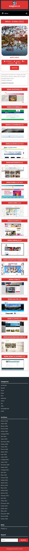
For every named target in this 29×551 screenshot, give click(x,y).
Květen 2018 (4, 444)
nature (2, 400)
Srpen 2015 (4, 462)
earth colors (14, 57)
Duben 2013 (4, 482)
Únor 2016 (4, 454)
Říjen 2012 (4, 488)
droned (3, 388)
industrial (3, 398)
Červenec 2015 (5, 464)
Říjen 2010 (4, 511)
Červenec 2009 (5, 513)
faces (2, 390)
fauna (2, 393)
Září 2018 (3, 436)
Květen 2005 (4, 518)
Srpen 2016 (4, 446)
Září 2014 (3, 472)
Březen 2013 (4, 485)
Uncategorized (5, 408)
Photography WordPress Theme (14, 549)
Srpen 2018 (4, 439)
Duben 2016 (4, 452)
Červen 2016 (4, 449)
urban (2, 411)
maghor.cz (14, 6)
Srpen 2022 (4, 423)
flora (2, 395)
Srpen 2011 (4, 500)
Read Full (15, 68)
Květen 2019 (4, 431)
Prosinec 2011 (5, 495)
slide (2, 406)
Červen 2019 (4, 428)
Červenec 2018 (5, 441)
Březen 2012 (4, 493)
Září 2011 (3, 498)
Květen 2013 (4, 480)
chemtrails (4, 385)
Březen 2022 (4, 426)
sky (2, 403)
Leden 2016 (4, 457)
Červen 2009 (4, 516)
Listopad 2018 (5, 433)
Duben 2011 (4, 508)
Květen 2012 (4, 490)
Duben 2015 (4, 467)
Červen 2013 (4, 477)
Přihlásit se (4, 528)
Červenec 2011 (5, 503)
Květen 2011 (4, 506)
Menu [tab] (6, 13)
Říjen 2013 (4, 475)
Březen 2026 (4, 421)
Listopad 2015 (5, 459)
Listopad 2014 (5, 470)
